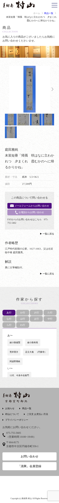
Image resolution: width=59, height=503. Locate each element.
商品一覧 (48, 13)
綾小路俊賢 (15, 342)
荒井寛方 (14, 352)
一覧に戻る (48, 234)
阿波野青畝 (15, 361)
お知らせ (9, 408)
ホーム (36, 13)
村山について (12, 414)
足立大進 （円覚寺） (36, 352)
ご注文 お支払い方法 (37, 414)
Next (52, 89)
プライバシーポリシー (16, 420)
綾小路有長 (32, 342)
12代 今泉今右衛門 (19, 375)
